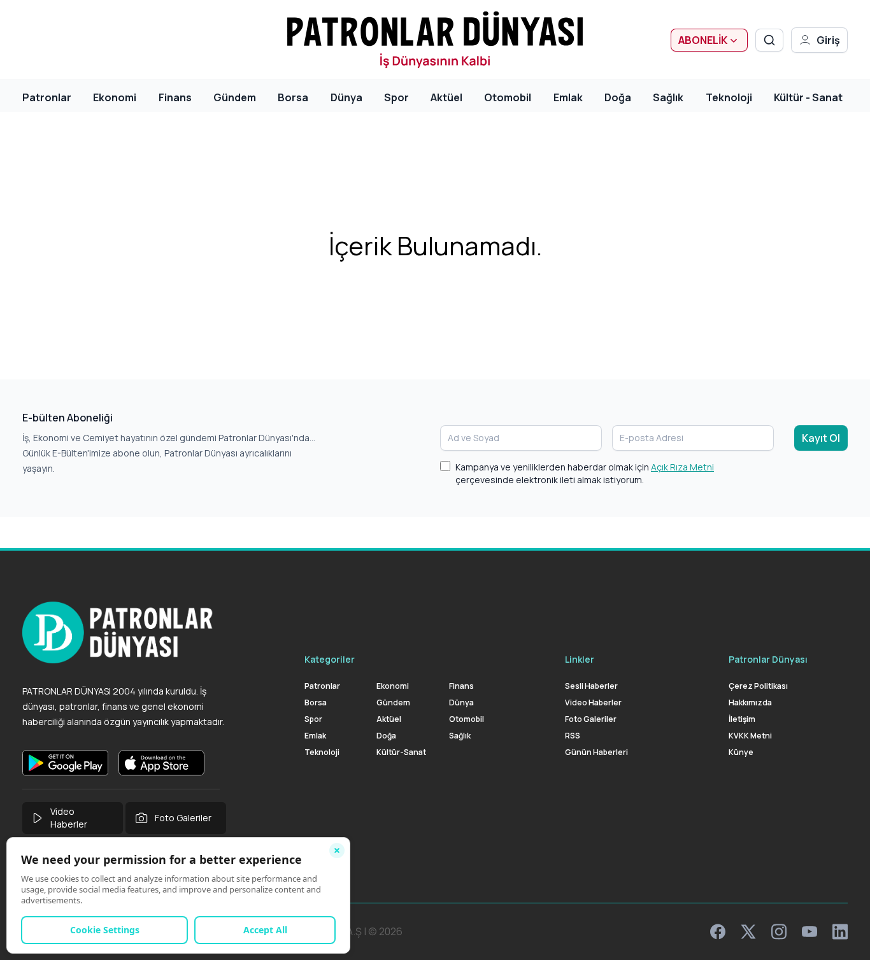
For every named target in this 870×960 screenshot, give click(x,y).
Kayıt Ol (821, 438)
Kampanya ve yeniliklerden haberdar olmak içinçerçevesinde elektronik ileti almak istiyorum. (584, 473)
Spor (396, 97)
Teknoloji (729, 97)
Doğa (617, 97)
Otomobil (507, 97)
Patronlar (46, 97)
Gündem (234, 97)
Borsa (293, 97)
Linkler (579, 659)
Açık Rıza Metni (682, 467)
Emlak (568, 97)
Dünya (346, 97)
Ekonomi (114, 97)
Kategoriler (329, 659)
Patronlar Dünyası (768, 659)
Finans (175, 97)
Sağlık (668, 97)
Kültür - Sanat (808, 97)
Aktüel (446, 97)
